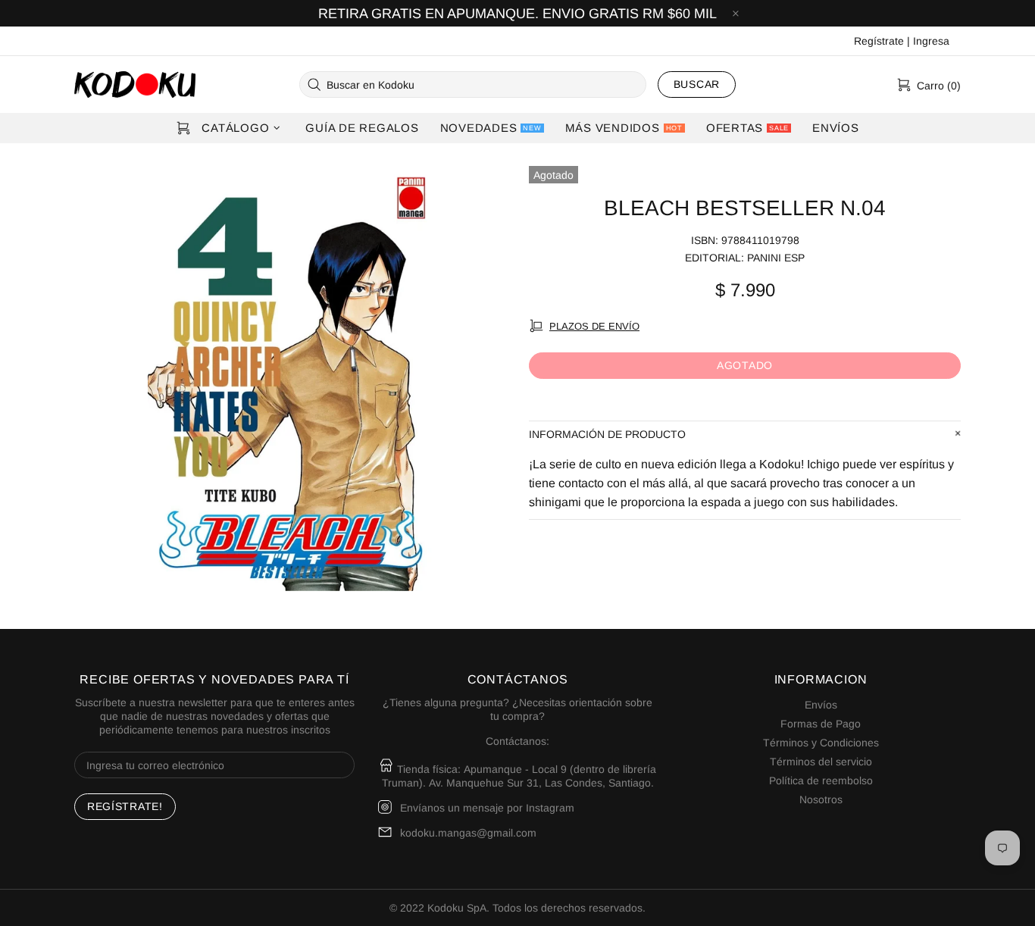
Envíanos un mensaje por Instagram (487, 808)
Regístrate (879, 41)
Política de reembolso (821, 780)
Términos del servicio (821, 762)
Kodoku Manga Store (134, 84)
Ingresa (931, 41)
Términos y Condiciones (821, 743)
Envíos (821, 705)
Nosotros (821, 799)
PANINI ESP (776, 258)
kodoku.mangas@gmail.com (468, 833)
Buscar (697, 84)
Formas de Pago (820, 724)
